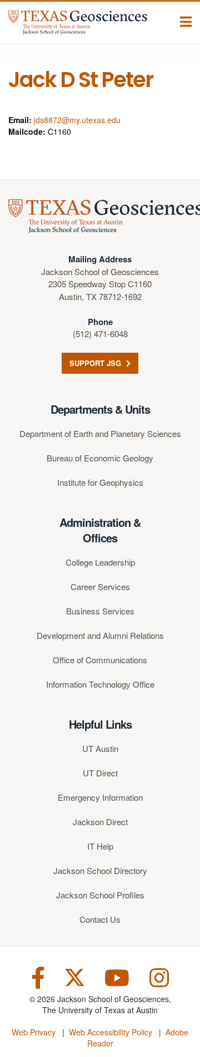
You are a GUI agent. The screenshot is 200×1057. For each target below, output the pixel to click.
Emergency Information (100, 797)
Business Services (100, 611)
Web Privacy (34, 1032)
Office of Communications (100, 659)
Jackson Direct (100, 821)
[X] (74, 976)
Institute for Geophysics (100, 482)
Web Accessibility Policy (110, 1032)
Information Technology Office (100, 684)
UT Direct (100, 773)
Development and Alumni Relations (100, 635)
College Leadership (100, 562)
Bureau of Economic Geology (100, 458)
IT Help (100, 846)
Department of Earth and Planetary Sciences (100, 433)
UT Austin (100, 748)
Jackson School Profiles (100, 895)
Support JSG (96, 363)
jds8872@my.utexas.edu (77, 119)
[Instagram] (159, 976)
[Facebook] (38, 976)
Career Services (100, 586)
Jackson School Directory (100, 870)
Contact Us (100, 919)
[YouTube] (116, 976)
